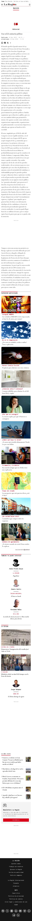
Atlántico (16, 886)
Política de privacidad (16, 896)
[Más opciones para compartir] (10, 43)
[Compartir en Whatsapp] (2, 43)
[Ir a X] (7, 910)
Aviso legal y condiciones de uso (16, 901)
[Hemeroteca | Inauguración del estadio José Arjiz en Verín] (16, 637)
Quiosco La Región (16, 869)
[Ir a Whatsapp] (29, 910)
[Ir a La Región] (10, 5)
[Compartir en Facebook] (5, 43)
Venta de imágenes (16, 875)
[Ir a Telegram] (13, 915)
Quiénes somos (16, 863)
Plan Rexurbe (8, 1)
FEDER (16, 904)
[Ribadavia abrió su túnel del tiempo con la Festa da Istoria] (16, 662)
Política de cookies (16, 899)
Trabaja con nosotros (16, 866)
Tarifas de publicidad (16, 872)
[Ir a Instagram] (11, 910)
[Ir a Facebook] (3, 910)
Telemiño (16, 883)
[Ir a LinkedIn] (16, 910)
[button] (30, 5)
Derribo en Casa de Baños (21, 1)
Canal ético (16, 893)
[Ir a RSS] (18, 915)
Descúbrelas (16, 820)
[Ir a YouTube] (20, 910)
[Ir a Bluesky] (24, 910)
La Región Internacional (16, 880)
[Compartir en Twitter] (8, 43)
